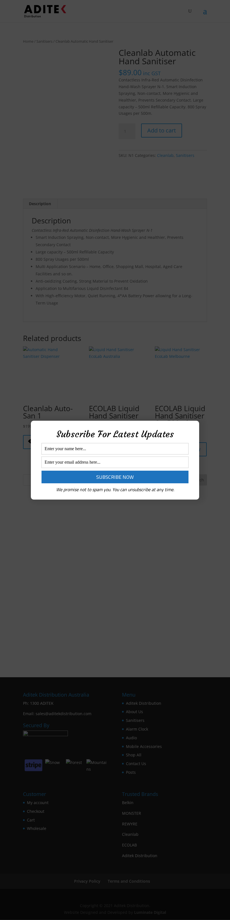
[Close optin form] (191, 429)
